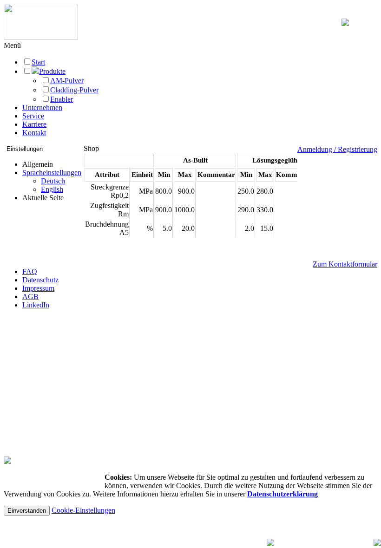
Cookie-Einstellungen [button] (83, 510)
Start (38, 62)
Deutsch (53, 181)
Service (33, 116)
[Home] (41, 37)
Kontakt (34, 133)
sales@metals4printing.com (46, 370)
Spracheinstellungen (51, 172)
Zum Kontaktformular (345, 264)
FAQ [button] (29, 271)
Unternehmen (42, 107)
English (52, 189)
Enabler (61, 99)
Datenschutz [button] (40, 280)
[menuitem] (51, 181)
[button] (12, 45)
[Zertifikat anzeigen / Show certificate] (7, 461)
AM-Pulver (67, 81)
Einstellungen (25, 148)
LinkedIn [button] (35, 305)
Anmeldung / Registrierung (337, 149)
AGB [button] (30, 296)
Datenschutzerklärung (282, 494)
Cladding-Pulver (74, 90)
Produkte (52, 71)
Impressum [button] (38, 288)
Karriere (34, 124)
